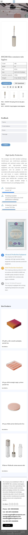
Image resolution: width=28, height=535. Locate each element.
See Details (4, 346)
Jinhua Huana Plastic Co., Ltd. (13, 532)
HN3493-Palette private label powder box (13, 424)
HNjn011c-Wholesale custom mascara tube (13, 465)
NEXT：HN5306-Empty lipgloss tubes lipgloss (13, 106)
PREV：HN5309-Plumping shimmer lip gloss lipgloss (12, 103)
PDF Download (19, 83)
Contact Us (6, 83)
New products (15, 11)
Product (8, 11)
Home (3, 11)
